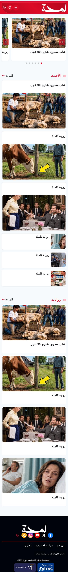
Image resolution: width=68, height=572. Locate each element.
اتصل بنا (28, 545)
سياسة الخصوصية (44, 545)
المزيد (9, 75)
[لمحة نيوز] (53, 7)
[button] (41, 63)
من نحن (60, 545)
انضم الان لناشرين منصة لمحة (49, 553)
